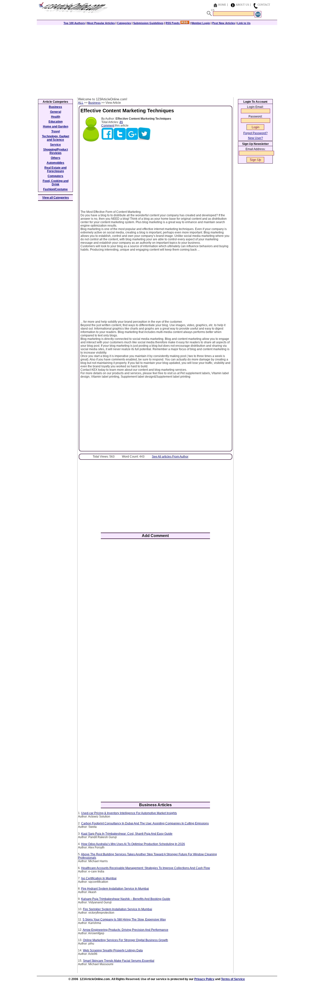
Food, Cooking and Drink (55, 182)
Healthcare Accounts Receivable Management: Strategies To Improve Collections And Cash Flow (145, 868)
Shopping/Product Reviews (55, 151)
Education (56, 121)
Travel (55, 131)
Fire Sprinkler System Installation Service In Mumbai (117, 909)
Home (222, 4)
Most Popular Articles (101, 23)
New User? (255, 138)
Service (55, 144)
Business (94, 102)
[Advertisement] (157, 60)
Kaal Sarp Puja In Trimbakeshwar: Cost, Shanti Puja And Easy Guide (126, 833)
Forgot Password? (255, 133)
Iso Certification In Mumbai (99, 878)
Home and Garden (55, 126)
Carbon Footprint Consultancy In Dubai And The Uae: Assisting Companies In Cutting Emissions (145, 823)
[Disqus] (155, 607)
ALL (80, 102)
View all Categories (55, 197)
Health (55, 116)
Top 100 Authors (74, 23)
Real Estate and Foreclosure (55, 169)
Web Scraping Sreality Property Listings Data (113, 950)
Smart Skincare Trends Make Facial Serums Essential (118, 960)
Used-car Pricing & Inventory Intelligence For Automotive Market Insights (129, 813)
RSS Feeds (173, 23)
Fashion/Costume (55, 189)
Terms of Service (233, 979)
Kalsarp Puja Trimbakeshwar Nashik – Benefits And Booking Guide (125, 899)
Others (55, 158)
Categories (124, 23)
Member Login (200, 23)
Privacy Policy (204, 979)
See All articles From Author (170, 456)
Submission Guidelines (148, 23)
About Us (242, 4)
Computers (55, 176)
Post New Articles (223, 23)
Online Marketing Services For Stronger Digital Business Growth (125, 940)
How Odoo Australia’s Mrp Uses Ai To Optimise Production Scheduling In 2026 (133, 844)
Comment (107, 125)
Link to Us (243, 23)
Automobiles (55, 163)
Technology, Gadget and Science (55, 138)
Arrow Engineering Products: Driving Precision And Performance (125, 930)
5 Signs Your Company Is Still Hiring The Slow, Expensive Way (124, 919)
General (55, 112)
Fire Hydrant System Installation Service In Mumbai (115, 888)
